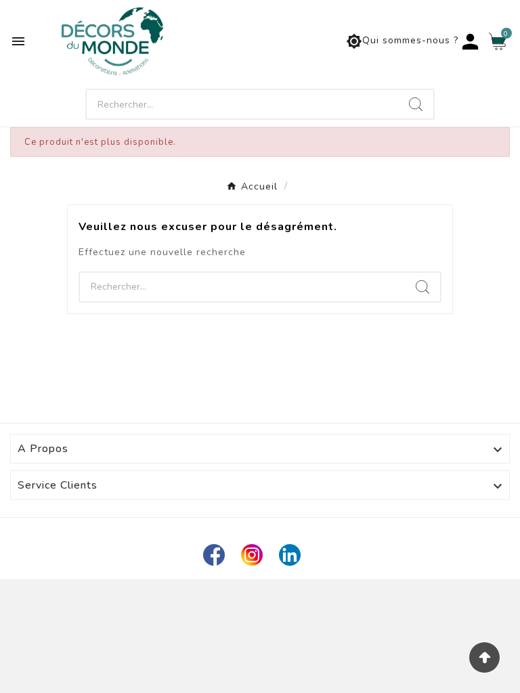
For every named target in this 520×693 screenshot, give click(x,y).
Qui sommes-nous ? (402, 41)
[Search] (415, 104)
